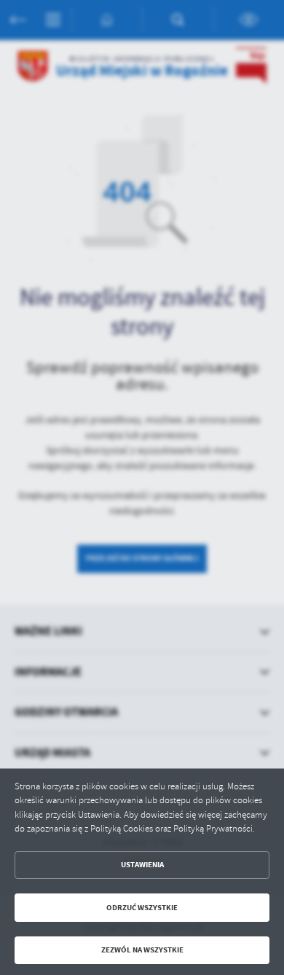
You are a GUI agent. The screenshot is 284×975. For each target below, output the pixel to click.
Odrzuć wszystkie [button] (142, 907)
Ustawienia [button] (142, 864)
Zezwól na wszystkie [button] (142, 949)
